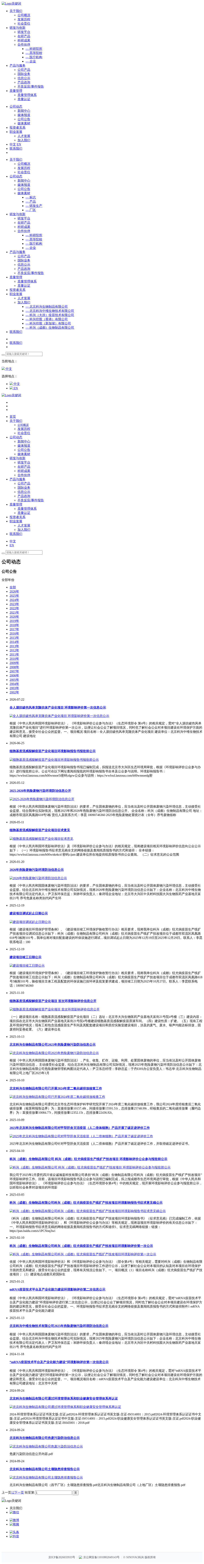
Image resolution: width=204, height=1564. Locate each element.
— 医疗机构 (34, 57)
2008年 (14, 667)
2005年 (14, 679)
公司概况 (24, 15)
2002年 (14, 692)
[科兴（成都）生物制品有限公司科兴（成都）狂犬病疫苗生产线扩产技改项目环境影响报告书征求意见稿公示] (88, 1211)
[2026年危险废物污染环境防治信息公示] (38, 878)
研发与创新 (18, 214)
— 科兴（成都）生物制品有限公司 (50, 327)
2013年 (14, 646)
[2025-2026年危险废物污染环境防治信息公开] (42, 799)
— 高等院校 (34, 53)
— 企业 (31, 61)
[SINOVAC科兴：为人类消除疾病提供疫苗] (11, 3)
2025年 (14, 595)
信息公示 (24, 78)
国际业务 (24, 74)
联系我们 (16, 148)
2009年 (14, 663)
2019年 (14, 621)
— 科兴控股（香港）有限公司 (47, 319)
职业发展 (16, 294)
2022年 (14, 608)
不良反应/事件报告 (31, 86)
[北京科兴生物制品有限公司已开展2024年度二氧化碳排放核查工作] (57, 1096)
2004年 (14, 684)
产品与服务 (18, 252)
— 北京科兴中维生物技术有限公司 (50, 310)
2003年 (14, 688)
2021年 (14, 612)
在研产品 (24, 36)
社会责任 (24, 23)
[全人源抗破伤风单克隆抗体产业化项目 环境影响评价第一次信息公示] (59, 716)
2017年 (14, 629)
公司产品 (24, 69)
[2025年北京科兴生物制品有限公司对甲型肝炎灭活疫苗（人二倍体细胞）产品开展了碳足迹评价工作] (81, 1136)
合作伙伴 (24, 44)
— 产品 (31, 201)
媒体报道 (24, 115)
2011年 (14, 654)
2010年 (14, 658)
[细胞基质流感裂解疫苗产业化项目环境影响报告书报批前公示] (54, 759)
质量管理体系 (27, 95)
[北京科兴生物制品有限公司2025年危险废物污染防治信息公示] (54, 1053)
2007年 (14, 671)
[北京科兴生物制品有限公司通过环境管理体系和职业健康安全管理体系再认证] (65, 1407)
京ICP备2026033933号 (61, 1557)
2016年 (14, 633)
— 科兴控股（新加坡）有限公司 (48, 323)
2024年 (14, 600)
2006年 (14, 675)
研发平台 (24, 32)
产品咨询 (24, 82)
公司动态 (16, 176)
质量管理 (16, 277)
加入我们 (24, 140)
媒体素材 (24, 123)
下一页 (19, 1492)
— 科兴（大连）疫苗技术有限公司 (50, 315)
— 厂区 (31, 210)
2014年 (14, 642)
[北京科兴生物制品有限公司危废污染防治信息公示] (46, 1446)
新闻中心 (24, 110)
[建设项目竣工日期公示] (27, 965)
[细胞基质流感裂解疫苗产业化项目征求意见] (41, 838)
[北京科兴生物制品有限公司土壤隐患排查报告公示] (46, 1477)
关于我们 (16, 159)
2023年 (14, 604)
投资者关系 (18, 289)
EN (19, 144)
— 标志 (31, 197)
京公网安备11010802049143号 (101, 1557)
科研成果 (24, 40)
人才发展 (24, 136)
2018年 (14, 625)
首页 (13, 416)
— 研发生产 (34, 205)
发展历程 (24, 19)
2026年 (14, 591)
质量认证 (24, 99)
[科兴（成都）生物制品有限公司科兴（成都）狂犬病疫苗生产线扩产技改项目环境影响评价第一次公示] (83, 1254)
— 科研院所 (34, 48)
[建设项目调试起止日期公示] (30, 922)
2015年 (14, 637)
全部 (13, 587)
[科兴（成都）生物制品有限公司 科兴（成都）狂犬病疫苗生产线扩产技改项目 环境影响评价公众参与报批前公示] (90, 1167)
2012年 (14, 650)
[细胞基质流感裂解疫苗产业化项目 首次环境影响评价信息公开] (55, 1009)
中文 (13, 144)
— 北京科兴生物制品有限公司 (47, 306)
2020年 (14, 616)
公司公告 (24, 119)
